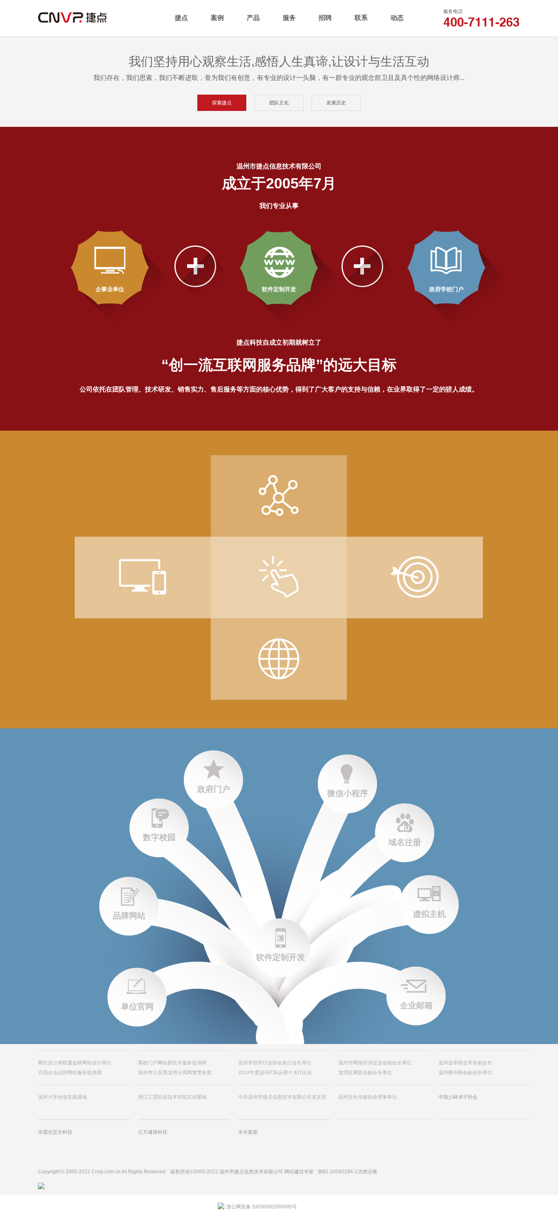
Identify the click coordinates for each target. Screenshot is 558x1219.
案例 (217, 17)
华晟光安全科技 (55, 1132)
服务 (289, 17)
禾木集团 (248, 1132)
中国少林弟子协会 (458, 1097)
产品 (253, 17)
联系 (361, 17)
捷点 (181, 17)
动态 (397, 17)
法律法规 (367, 1172)
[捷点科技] (86, 18)
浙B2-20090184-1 (337, 1172)
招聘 (325, 17)
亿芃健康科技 (152, 1132)
